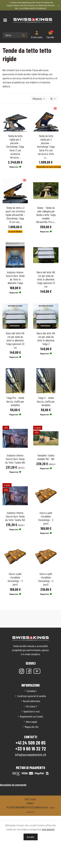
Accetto (30, 836)
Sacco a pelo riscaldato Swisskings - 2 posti (45, 518)
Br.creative (30, 812)
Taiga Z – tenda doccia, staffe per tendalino (46, 401)
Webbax (51, 808)
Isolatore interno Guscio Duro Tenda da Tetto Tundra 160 (15, 458)
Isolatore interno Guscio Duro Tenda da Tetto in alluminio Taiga (15, 277)
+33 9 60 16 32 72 (30, 749)
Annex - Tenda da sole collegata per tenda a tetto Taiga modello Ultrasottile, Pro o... (46, 215)
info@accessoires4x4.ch (30, 754)
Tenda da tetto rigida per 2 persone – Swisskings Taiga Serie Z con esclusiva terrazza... (15, 146)
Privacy (30, 803)
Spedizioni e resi (31, 711)
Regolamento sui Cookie (31, 716)
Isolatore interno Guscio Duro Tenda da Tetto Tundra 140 (15, 516)
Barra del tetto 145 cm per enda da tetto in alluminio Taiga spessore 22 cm (15, 340)
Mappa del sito (31, 726)
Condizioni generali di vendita (31, 696)
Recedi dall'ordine (31, 701)
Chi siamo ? (31, 706)
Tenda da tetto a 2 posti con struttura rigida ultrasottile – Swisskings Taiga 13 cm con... (15, 215)
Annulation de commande (13, 784)
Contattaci (31, 690)
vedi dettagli (48, 829)
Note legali (30, 799)
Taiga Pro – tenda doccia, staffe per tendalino (15, 401)
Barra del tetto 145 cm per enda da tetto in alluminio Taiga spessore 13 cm (46, 279)
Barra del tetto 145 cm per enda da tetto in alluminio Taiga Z (46, 338)
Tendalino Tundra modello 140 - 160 (45, 457)
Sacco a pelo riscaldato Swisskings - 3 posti (15, 579)
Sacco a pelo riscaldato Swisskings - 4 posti (45, 579)
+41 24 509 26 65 (31, 743)
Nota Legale (31, 721)
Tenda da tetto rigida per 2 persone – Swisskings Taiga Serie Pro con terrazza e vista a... (46, 146)
